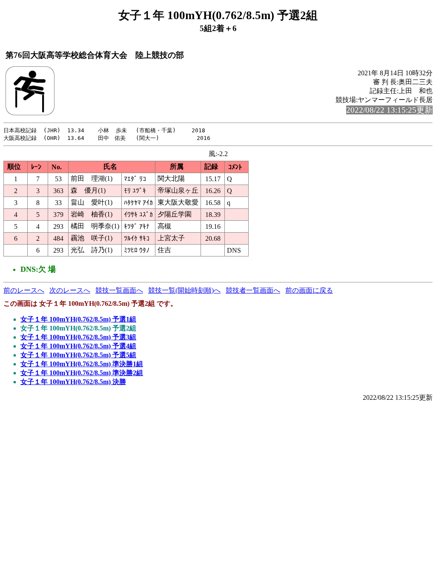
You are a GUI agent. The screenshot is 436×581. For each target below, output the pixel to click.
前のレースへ (23, 290)
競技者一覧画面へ (253, 290)
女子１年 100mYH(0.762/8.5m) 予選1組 (78, 319)
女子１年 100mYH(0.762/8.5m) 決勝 (73, 381)
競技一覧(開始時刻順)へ (184, 290)
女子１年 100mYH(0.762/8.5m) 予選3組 (78, 337)
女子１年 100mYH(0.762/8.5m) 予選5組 (78, 355)
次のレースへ (69, 290)
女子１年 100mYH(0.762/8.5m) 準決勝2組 (81, 372)
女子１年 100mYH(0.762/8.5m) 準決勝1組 (81, 363)
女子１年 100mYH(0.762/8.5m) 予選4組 (78, 346)
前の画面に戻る (309, 290)
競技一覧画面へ (119, 290)
